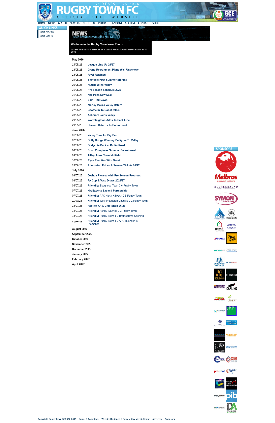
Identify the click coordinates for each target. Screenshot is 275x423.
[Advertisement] (226, 86)
